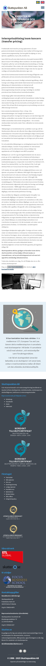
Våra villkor (9, 496)
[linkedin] (24, 651)
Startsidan (9, 477)
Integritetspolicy (11, 499)
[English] (42, 2)
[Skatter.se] (12, 567)
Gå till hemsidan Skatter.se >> (12, 644)
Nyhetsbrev (9, 492)
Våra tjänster (10, 480)
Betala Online (10, 494)
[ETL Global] (12, 557)
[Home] (15, 8)
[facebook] (20, 651)
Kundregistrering (11, 485)
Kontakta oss (10, 489)
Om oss (8, 482)
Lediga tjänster (11, 487)
